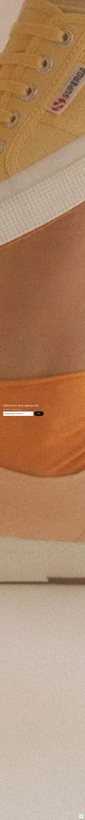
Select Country (12, 409)
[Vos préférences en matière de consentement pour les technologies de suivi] (81, 816)
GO (39, 413)
